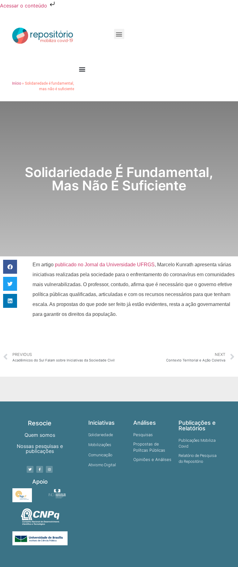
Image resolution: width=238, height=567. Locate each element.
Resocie (39, 423)
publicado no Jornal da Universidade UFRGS (105, 264)
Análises (144, 422)
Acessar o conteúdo (24, 5)
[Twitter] (30, 469)
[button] (119, 34)
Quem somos (39, 435)
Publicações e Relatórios (197, 425)
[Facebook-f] (39, 469)
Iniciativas (101, 422)
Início (16, 83)
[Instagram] (49, 469)
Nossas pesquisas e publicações (40, 448)
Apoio (40, 481)
